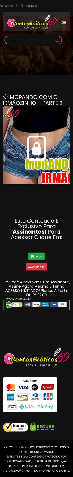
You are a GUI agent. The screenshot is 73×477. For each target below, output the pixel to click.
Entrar (9, 5)
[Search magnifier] (57, 40)
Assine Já (31, 5)
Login (38, 256)
